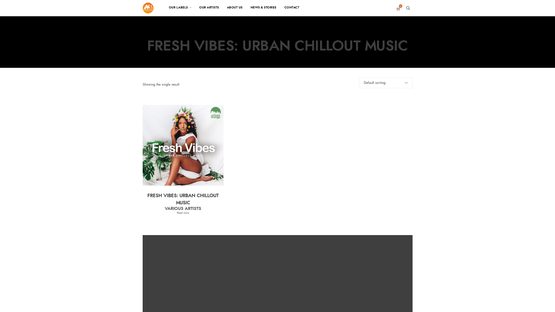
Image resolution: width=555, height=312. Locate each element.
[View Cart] (398, 9)
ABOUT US (235, 7)
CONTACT (291, 7)
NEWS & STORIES (263, 7)
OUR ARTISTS (209, 7)
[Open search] (408, 8)
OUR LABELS (178, 7)
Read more (183, 212)
